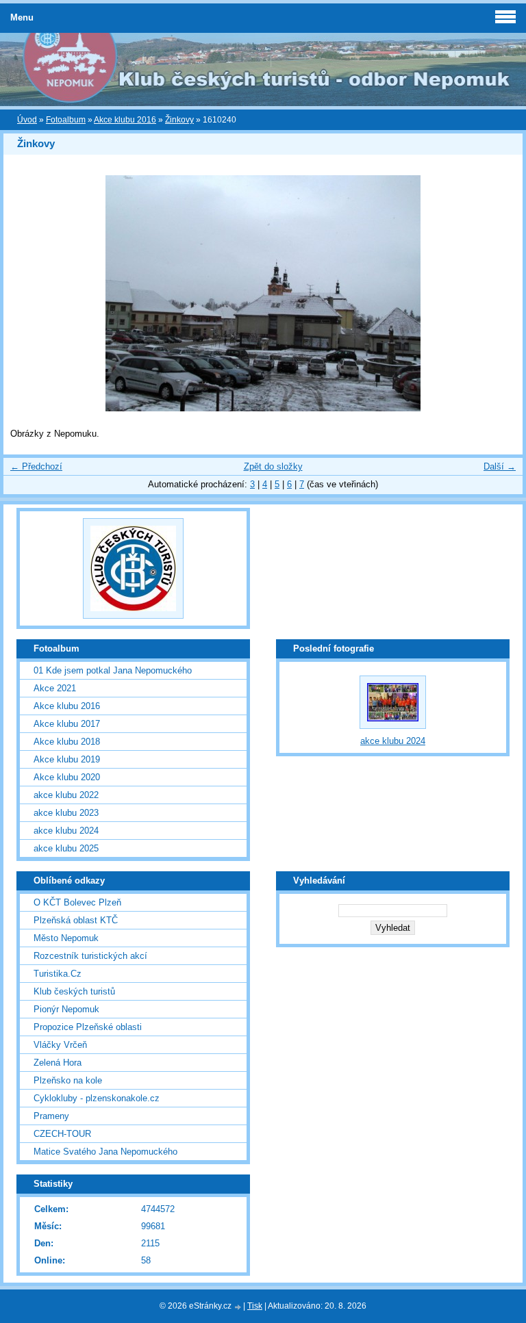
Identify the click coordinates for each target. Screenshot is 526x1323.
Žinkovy (179, 120)
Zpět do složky (273, 466)
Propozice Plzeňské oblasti (88, 1027)
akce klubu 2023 (66, 813)
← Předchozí (36, 466)
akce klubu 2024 (66, 830)
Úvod (27, 120)
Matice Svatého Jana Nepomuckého (105, 1151)
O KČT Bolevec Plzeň (77, 902)
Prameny (51, 1116)
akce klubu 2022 (66, 795)
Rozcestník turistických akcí (90, 956)
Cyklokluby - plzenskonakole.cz (97, 1098)
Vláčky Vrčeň (60, 1045)
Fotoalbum (66, 120)
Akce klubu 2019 (67, 759)
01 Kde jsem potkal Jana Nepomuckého (113, 670)
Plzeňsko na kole (68, 1080)
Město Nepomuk (66, 938)
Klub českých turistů (74, 991)
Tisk (254, 1306)
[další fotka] (500, 293)
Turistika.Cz (58, 973)
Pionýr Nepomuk (66, 1009)
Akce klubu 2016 (125, 120)
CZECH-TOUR (62, 1134)
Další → (500, 466)
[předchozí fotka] (25, 293)
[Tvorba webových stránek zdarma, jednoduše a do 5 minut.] (238, 1307)
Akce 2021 (55, 688)
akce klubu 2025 (66, 848)
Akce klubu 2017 (67, 724)
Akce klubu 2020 (67, 777)
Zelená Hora (58, 1062)
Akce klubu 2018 (67, 741)
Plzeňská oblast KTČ (76, 920)
